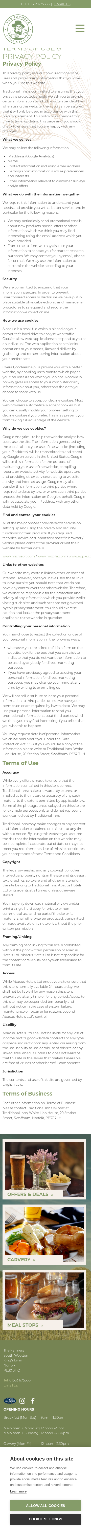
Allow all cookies (45, 1506)
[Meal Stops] (44, 1300)
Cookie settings (45, 1519)
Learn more (18, 1491)
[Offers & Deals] (44, 1169)
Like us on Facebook (33, 1401)
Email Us (62, 4)
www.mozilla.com (51, 556)
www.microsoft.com (19, 556)
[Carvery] (44, 1234)
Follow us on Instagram (22, 1400)
